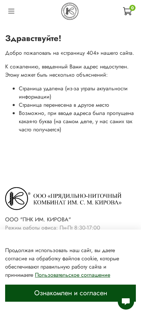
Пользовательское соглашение (72, 275)
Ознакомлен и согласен (70, 293)
